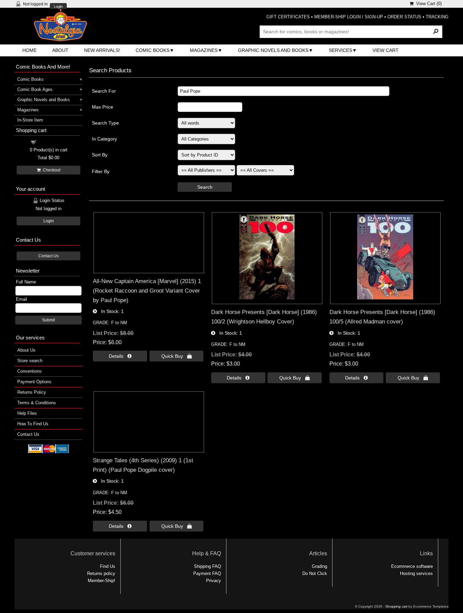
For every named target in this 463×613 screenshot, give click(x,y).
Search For (104, 91)
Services (340, 50)
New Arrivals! (102, 50)
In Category (104, 139)
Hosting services (416, 573)
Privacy (213, 580)
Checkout (50, 170)
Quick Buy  (176, 356)
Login (58, 6)
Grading (319, 566)
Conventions (29, 371)
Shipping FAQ (207, 566)
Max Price (102, 107)
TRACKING (437, 16)
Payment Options (34, 381)
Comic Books (152, 50)
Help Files (27, 413)
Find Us (107, 566)
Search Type (105, 123)
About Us (26, 350)
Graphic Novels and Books (273, 50)
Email (21, 299)
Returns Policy (31, 392)
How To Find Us (32, 423)
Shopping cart (52, 141)
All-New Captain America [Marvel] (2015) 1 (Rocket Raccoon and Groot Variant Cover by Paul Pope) (147, 290)
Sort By (99, 154)
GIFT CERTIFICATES (288, 16)
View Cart (386, 50)
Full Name (26, 281)
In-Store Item (30, 120)
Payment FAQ (207, 573)
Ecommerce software (412, 566)
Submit (48, 320)
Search (205, 187)
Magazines (204, 50)
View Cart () (428, 3)
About (60, 50)
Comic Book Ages (35, 89)
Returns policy (101, 573)
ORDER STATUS (404, 16)
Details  (120, 356)
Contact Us (48, 256)
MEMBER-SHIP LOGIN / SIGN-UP (348, 16)
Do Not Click (314, 573)
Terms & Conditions (36, 402)
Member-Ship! (101, 580)
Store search (29, 360)
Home (29, 50)
